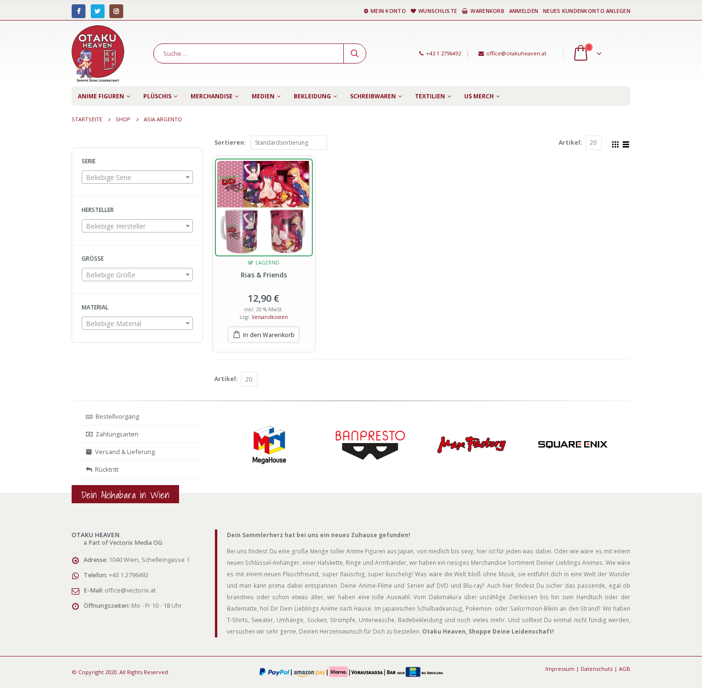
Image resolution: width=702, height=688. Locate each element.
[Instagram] (116, 11)
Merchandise (212, 96)
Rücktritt (105, 469)
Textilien (430, 96)
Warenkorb (487, 10)
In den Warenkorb (269, 335)
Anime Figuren (101, 96)
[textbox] (137, 177)
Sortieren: (230, 142)
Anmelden (523, 10)
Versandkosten (270, 317)
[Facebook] (78, 11)
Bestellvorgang (116, 416)
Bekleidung (312, 96)
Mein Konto (388, 10)
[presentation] (221, 456)
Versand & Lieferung (123, 451)
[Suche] (355, 53)
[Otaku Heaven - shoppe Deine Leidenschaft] (98, 53)
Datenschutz (597, 668)
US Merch (479, 96)
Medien (263, 96)
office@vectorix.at (130, 590)
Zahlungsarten (117, 434)
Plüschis (157, 96)
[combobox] (137, 177)
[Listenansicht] (626, 143)
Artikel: (570, 142)
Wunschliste (437, 10)
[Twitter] (98, 11)
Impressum (559, 668)
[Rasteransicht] (615, 143)
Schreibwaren (373, 96)
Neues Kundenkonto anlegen (586, 10)
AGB (624, 668)
